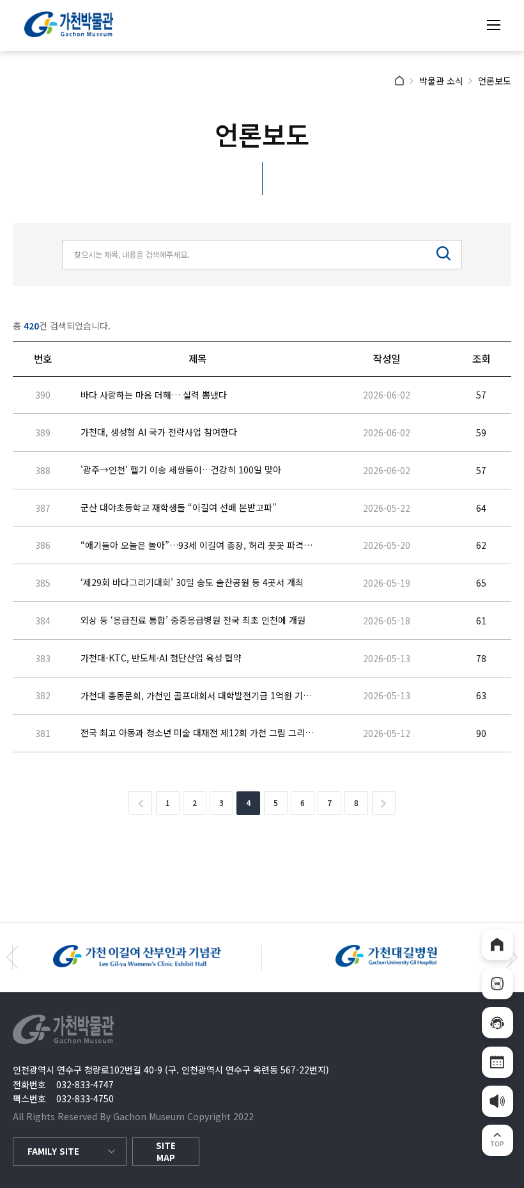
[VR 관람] (497, 983)
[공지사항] (497, 1101)
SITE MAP (166, 1151)
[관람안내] (497, 1022)
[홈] (497, 944)
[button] (12, 957)
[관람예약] (497, 1062)
